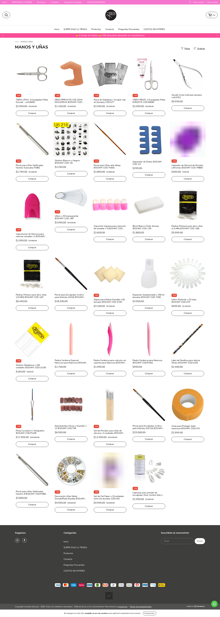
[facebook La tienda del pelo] (24, 540)
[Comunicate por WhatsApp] (214, 604)
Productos (41, 2)
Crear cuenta (212, 2)
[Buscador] (6, 15)
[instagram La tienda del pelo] (17, 540)
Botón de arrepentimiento (141, 606)
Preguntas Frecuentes (73, 2)
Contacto (55, 2)
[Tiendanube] (195, 607)
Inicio (4, 2)
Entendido (150, 613)
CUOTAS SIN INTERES (96, 2)
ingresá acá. (122, 606)
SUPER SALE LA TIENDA (22, 2)
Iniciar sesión (198, 2)
